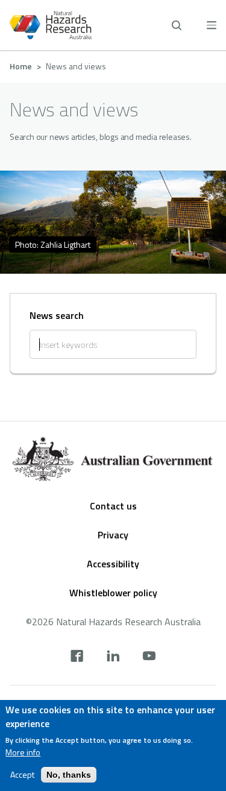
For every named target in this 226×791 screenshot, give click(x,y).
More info (22, 752)
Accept (22, 775)
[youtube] (149, 657)
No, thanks (68, 775)
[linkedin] (113, 657)
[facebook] (76, 657)
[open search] (176, 25)
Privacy (113, 535)
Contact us (113, 506)
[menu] (211, 25)
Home (21, 66)
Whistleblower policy (113, 592)
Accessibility (113, 563)
